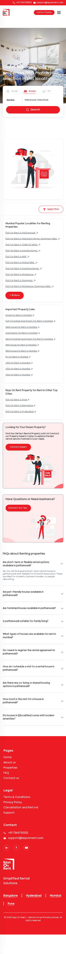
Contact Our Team (18, 508)
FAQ (6, 773)
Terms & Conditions (16, 797)
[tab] (12, 91)
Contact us (11, 778)
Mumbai (10, 100)
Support (9, 813)
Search (35, 109)
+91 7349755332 (24, 3)
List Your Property (44, 12)
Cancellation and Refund (20, 807)
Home (7, 757)
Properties (10, 768)
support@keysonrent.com (50, 3)
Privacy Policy (12, 802)
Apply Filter (53, 209)
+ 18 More (14, 295)
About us (9, 762)
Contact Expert (18, 447)
